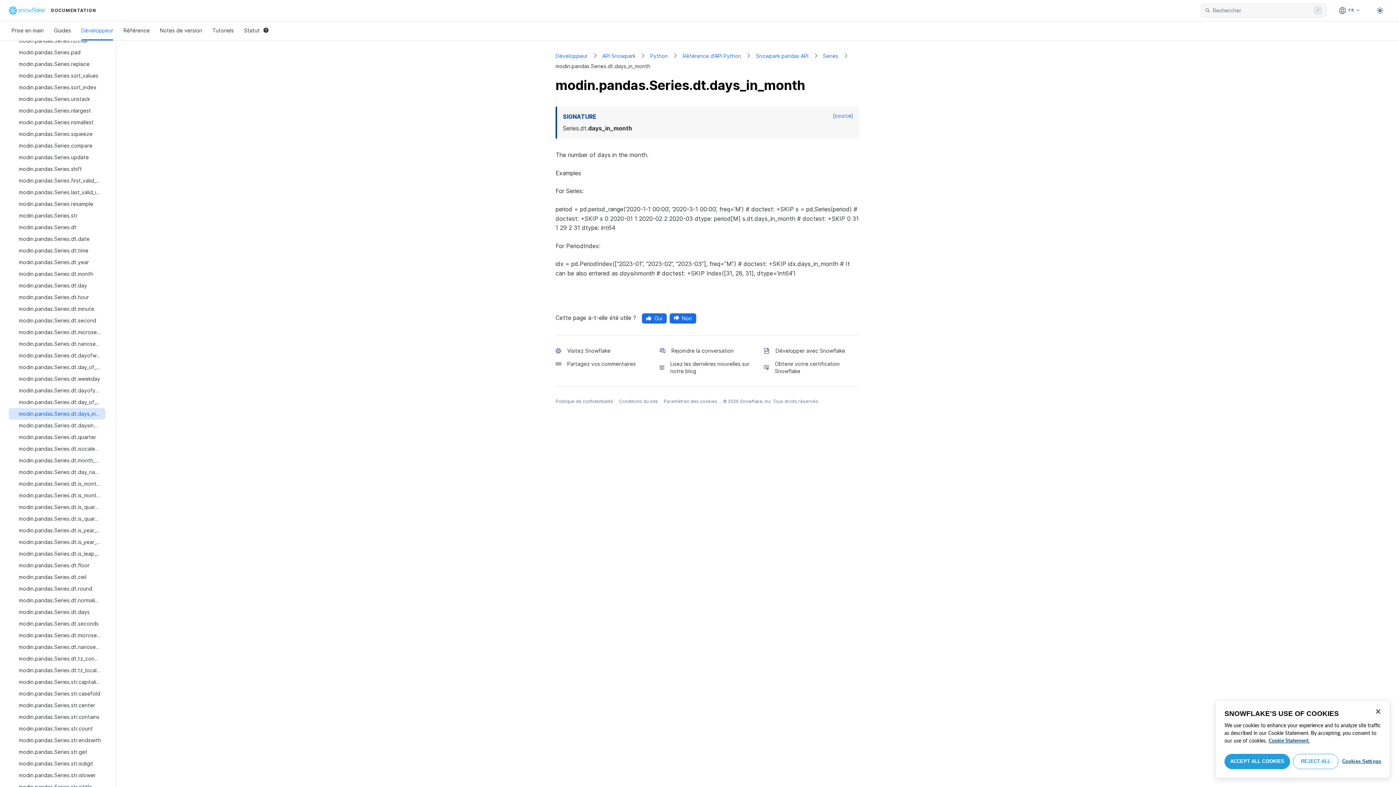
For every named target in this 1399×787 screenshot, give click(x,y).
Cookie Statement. (1289, 741)
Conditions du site (638, 401)
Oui (658, 318)
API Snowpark (618, 56)
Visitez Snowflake (589, 351)
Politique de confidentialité (584, 401)
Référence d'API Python (712, 56)
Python (659, 56)
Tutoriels (223, 30)
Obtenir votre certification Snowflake (807, 367)
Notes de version (181, 30)
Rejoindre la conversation (702, 351)
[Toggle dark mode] (1380, 10)
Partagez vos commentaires (601, 364)
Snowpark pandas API (782, 56)
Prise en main (28, 30)
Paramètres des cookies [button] (690, 401)
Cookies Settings (1361, 761)
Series (830, 56)
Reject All (1316, 761)
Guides (62, 30)
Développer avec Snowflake (810, 351)
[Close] (1378, 712)
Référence (137, 30)
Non (687, 318)
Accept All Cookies (1257, 761)
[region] (1302, 739)
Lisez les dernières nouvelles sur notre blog (709, 367)
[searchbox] (1262, 10)
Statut (252, 30)
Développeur (97, 30)
